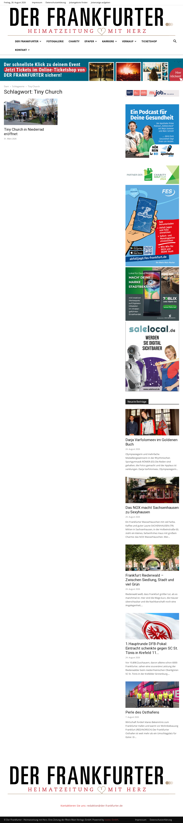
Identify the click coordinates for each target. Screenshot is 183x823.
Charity (74, 41)
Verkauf (127, 41)
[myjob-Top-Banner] (152, 95)
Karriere (108, 41)
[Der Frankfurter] (91, 21)
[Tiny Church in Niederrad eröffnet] (31, 112)
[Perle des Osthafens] (152, 694)
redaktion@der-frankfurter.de (105, 805)
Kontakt (21, 50)
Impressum (37, 2)
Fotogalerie (55, 41)
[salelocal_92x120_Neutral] (152, 390)
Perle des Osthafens (142, 712)
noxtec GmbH (111, 819)
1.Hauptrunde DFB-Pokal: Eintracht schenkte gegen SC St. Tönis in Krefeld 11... (151, 648)
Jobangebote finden (78, 2)
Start (6, 86)
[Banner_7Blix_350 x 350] (152, 319)
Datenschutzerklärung (56, 2)
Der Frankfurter (26, 41)
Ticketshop (149, 41)
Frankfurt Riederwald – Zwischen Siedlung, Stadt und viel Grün (149, 579)
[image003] (152, 157)
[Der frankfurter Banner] (91, 69)
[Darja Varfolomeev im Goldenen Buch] (152, 422)
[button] (174, 41)
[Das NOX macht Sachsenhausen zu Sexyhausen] (152, 490)
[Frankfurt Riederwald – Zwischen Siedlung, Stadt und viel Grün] (152, 558)
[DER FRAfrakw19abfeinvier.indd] (152, 265)
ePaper (89, 41)
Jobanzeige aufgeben (100, 2)
